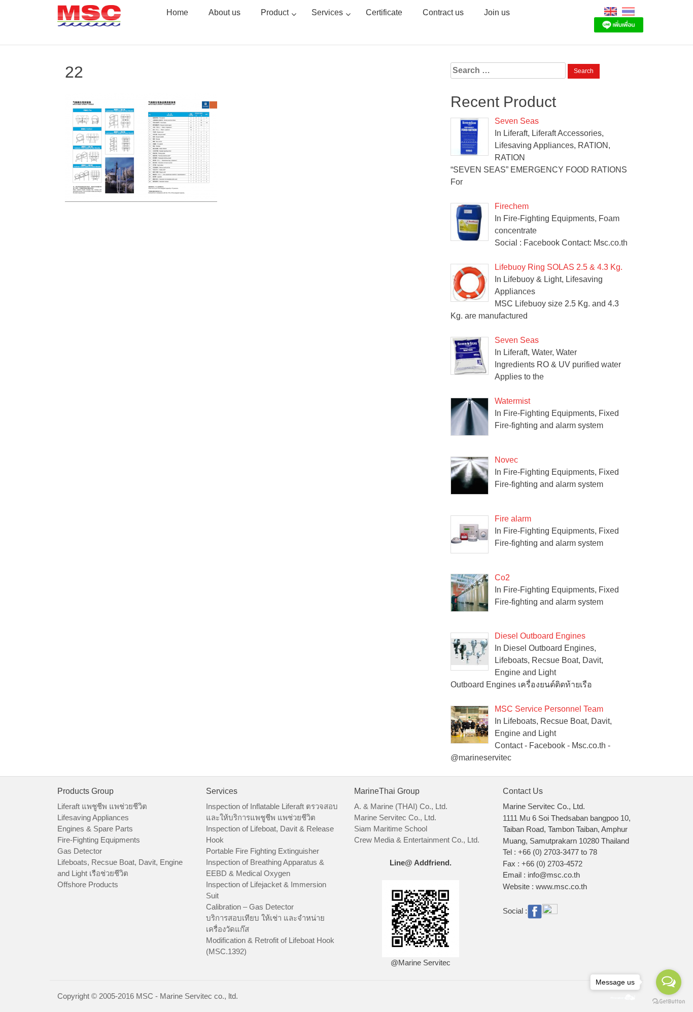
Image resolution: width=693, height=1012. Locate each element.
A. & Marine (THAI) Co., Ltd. (400, 806)
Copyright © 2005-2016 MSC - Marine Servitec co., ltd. (147, 996)
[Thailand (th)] (628, 11)
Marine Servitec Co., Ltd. (395, 817)
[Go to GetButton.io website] (668, 1001)
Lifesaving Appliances (93, 817)
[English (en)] (610, 11)
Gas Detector (79, 851)
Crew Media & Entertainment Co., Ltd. (416, 839)
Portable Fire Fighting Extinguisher (262, 851)
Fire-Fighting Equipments (98, 839)
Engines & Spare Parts (95, 828)
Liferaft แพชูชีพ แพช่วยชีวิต (102, 806)
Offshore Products (87, 884)
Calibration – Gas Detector (250, 906)
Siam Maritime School (390, 828)
